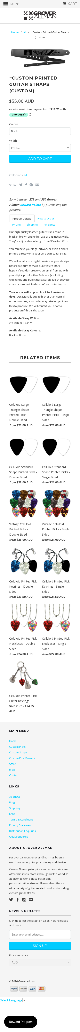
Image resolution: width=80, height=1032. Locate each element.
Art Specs (49, 224)
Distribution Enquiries (22, 831)
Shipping (32, 224)
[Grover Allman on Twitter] (11, 899)
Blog (12, 769)
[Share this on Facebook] (25, 184)
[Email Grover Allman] (31, 899)
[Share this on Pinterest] (31, 184)
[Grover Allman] (40, 15)
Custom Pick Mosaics (22, 758)
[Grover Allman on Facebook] (17, 899)
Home (13, 741)
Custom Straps (18, 752)
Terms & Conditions (21, 819)
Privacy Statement (20, 825)
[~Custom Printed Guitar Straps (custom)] (40, 58)
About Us (15, 796)
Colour (13, 124)
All (24, 32)
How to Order (46, 218)
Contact (14, 775)
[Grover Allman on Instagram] (24, 899)
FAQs (12, 814)
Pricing (16, 224)
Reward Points (30, 205)
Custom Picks (17, 747)
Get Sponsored (18, 836)
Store (12, 764)
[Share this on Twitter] (20, 184)
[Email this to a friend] (36, 184)
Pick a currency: (19, 955)
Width (13, 141)
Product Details (22, 218)
